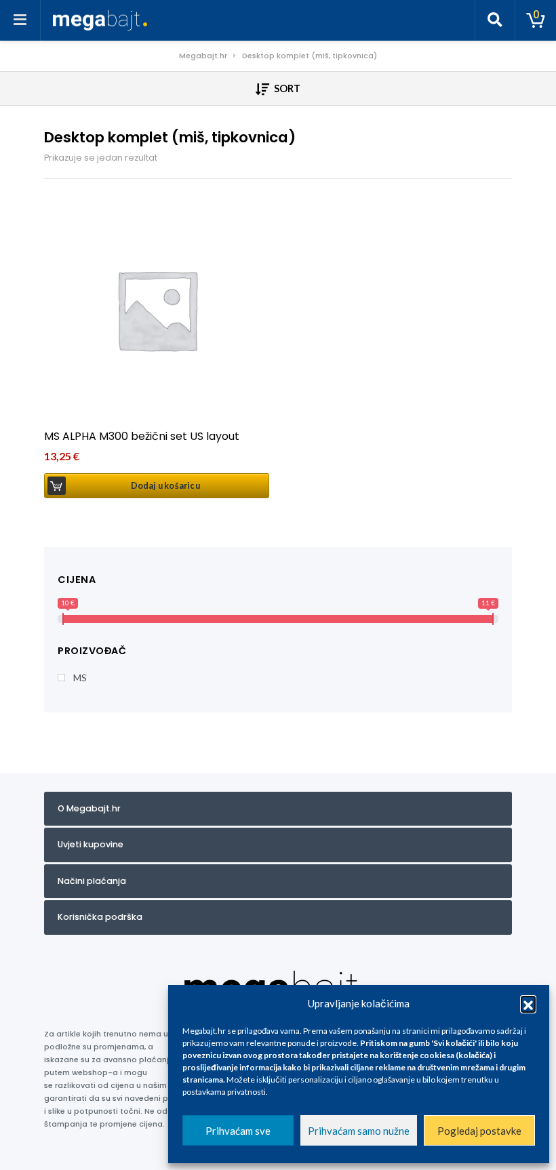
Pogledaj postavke (479, 1131)
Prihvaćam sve (238, 1131)
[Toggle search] (495, 20)
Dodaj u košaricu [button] (165, 486)
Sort (286, 88)
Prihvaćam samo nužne (359, 1131)
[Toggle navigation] (20, 20)
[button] (528, 1003)
